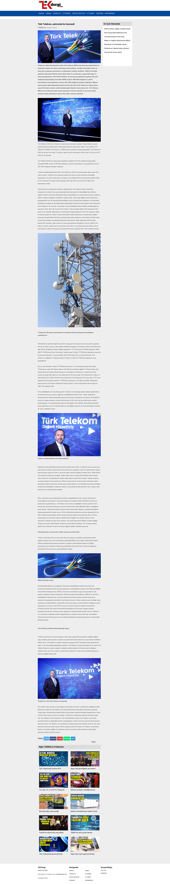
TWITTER (103, 870)
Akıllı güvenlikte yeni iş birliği (49, 811)
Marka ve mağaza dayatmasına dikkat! (117, 40)
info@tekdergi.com (61, 874)
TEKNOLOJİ (57, 13)
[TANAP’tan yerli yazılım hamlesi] (85, 830)
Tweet (93, 742)
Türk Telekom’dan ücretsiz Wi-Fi (50, 769)
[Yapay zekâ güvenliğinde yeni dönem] (85, 766)
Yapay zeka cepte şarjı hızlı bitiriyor (83, 854)
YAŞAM (48, 13)
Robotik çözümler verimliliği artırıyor (83, 790)
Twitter (46, 738)
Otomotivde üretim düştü (113, 52)
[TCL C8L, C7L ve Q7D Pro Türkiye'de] (53, 787)
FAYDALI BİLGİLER (78, 13)
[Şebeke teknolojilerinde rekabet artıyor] (85, 808)
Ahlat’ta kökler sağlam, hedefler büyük (117, 29)
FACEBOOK (104, 873)
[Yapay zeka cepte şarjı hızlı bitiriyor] (85, 851)
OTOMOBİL (67, 13)
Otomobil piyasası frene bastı (114, 37)
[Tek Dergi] (51, 9)
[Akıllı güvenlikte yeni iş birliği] (53, 808)
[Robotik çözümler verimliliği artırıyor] (85, 787)
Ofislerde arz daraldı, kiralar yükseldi (116, 48)
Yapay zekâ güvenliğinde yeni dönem (83, 769)
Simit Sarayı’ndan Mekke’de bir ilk (115, 33)
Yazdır (73, 738)
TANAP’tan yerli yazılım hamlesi (81, 833)
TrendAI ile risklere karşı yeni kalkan (51, 833)
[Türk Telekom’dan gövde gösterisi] (53, 851)
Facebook (53, 738)
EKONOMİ (99, 13)
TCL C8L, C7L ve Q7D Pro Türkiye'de (51, 790)
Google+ (59, 738)
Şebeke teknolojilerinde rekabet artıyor (84, 811)
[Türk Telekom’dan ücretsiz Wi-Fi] (53, 766)
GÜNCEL (41, 13)
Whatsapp (67, 738)
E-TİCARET (91, 13)
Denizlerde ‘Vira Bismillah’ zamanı (115, 44)
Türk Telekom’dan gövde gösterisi (50, 854)
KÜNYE (40, 870)
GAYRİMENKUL (110, 13)
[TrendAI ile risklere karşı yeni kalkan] (53, 830)
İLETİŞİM (44, 870)
